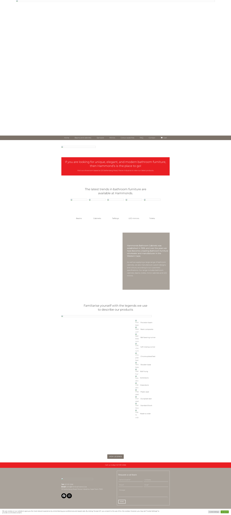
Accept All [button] (225, 512)
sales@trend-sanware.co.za (76, 487)
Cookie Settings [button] (214, 512)
